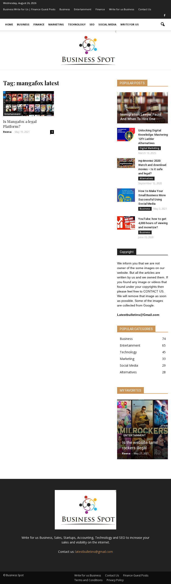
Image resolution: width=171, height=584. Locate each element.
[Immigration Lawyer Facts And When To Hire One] (142, 107)
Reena (7, 131)
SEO (92, 24)
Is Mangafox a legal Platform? (20, 124)
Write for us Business (121, 9)
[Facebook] (164, 15)
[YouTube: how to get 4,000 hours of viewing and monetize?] (126, 223)
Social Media (107, 24)
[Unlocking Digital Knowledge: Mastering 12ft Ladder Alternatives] (126, 134)
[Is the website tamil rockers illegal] (142, 431)
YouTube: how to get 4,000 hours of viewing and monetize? (153, 223)
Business (64, 9)
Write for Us (129, 24)
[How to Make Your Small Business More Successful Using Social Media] (126, 195)
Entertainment (82, 9)
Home (9, 24)
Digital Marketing (149, 148)
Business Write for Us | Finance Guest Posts (29, 9)
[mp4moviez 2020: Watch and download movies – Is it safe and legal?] (126, 163)
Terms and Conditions (88, 580)
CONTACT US (153, 291)
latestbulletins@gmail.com (94, 551)
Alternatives (146, 178)
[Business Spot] (85, 50)
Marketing (56, 24)
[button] (162, 24)
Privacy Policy (115, 580)
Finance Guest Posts (135, 575)
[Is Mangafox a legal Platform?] (28, 103)
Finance (100, 9)
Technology (77, 24)
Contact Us (144, 9)
